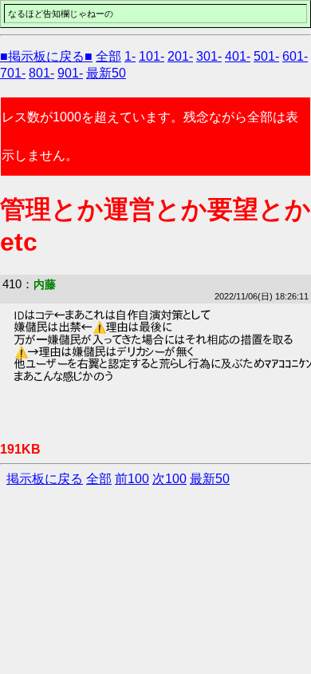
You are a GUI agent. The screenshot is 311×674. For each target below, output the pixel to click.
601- (295, 56)
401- (237, 56)
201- (180, 56)
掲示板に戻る (44, 479)
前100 (132, 479)
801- (41, 73)
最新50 (106, 73)
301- (209, 56)
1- (130, 56)
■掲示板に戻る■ (46, 56)
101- (151, 56)
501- (266, 56)
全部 (108, 56)
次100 (169, 479)
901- (70, 73)
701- (13, 73)
